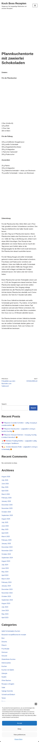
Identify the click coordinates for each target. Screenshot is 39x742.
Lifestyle (4, 673)
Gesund (4, 656)
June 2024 (5, 568)
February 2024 (6, 582)
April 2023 (5, 617)
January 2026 (6, 501)
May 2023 (5, 614)
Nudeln (4, 677)
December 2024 (7, 547)
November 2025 (7, 508)
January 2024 (6, 586)
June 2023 (5, 610)
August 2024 (6, 561)
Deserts (4, 642)
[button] (36, 704)
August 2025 (6, 519)
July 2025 (5, 522)
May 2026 (5, 487)
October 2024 (6, 554)
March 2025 (6, 536)
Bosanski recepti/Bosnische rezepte (14, 634)
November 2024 (7, 550)
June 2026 (5, 483)
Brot (3, 638)
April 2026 (5, 491)
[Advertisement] (19, 31)
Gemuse (4, 652)
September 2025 (7, 515)
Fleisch (4, 645)
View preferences (19, 734)
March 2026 (6, 494)
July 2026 (5, 480)
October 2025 (6, 512)
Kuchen (4, 666)
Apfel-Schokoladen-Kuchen (11, 631)
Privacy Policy (18, 739)
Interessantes (6, 663)
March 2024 (6, 579)
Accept (19, 723)
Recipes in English (8, 684)
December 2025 (7, 505)
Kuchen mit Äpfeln (8, 670)
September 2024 (7, 557)
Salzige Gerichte (7, 691)
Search (4, 404)
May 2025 (5, 529)
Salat (3, 687)
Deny (19, 729)
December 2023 (7, 589)
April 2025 (5, 533)
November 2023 (7, 593)
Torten (4, 698)
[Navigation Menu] (35, 5)
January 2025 (6, 543)
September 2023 (7, 600)
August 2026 (6, 476)
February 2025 (6, 540)
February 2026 (6, 498)
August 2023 (6, 603)
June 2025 (5, 526)
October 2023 (6, 596)
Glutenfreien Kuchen (8, 659)
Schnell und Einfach (8, 694)
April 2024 (5, 575)
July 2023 (5, 607)
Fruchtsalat (5, 649)
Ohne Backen (6, 680)
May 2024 (5, 572)
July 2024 (5, 565)
